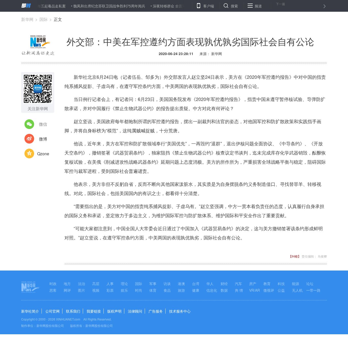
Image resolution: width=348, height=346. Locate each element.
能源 (295, 283)
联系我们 (73, 311)
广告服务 (156, 311)
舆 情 (239, 290)
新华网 (27, 19)
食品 (167, 290)
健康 (195, 290)
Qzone (43, 154)
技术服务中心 (180, 311)
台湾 (195, 283)
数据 (224, 290)
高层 (95, 283)
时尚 (138, 290)
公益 (281, 290)
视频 (95, 290)
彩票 (110, 290)
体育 (152, 290)
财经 (224, 283)
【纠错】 (295, 256)
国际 (43, 19)
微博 (43, 139)
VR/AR (254, 290)
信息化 (211, 290)
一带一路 (313, 290)
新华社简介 (30, 311)
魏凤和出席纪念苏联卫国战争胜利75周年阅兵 (103, 5)
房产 (252, 283)
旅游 (181, 290)
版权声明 (114, 311)
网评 (67, 290)
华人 (209, 283)
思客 (53, 290)
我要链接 (94, 311)
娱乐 (124, 290)
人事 (110, 283)
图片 (81, 290)
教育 (267, 283)
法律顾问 (135, 311)
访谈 (167, 283)
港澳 (181, 283)
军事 (152, 283)
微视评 (268, 290)
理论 (124, 283)
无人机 (297, 290)
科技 (281, 283)
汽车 (238, 283)
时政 (53, 283)
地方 (67, 283)
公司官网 (52, 311)
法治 (81, 283)
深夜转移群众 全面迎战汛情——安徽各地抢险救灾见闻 (190, 5)
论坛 (309, 283)
